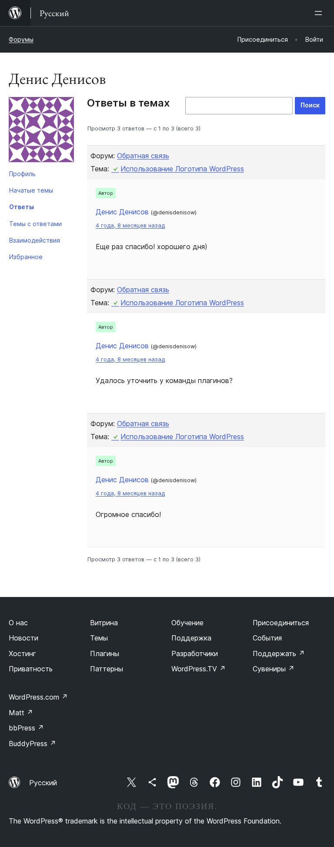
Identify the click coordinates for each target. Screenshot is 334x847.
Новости (23, 638)
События (267, 638)
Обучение (187, 622)
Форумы (21, 39)
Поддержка (191, 638)
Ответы (21, 206)
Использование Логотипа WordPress (182, 168)
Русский (43, 782)
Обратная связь (143, 155)
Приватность (31, 668)
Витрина (104, 622)
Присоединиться (281, 622)
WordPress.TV (198, 668)
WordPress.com (38, 697)
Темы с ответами (35, 223)
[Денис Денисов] (41, 131)
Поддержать (279, 653)
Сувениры (273, 668)
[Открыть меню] (320, 13)
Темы (99, 638)
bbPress (26, 728)
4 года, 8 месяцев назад (130, 225)
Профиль (22, 173)
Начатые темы (31, 190)
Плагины (104, 653)
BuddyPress (32, 743)
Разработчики (194, 653)
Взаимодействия (34, 240)
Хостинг (22, 653)
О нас (18, 622)
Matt (21, 712)
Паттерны (106, 668)
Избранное (26, 256)
